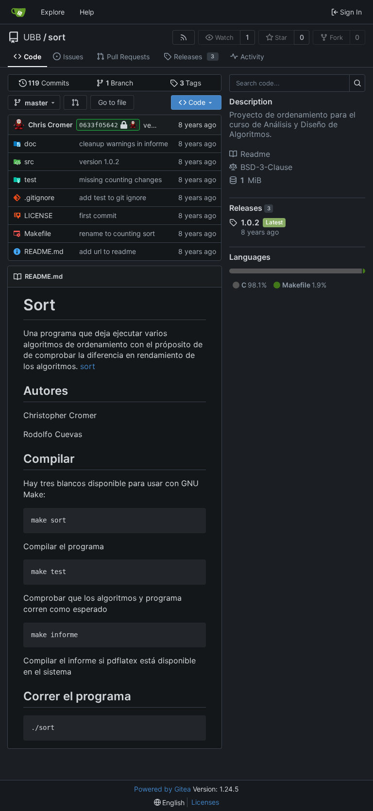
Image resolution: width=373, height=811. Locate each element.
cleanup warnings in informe (123, 143)
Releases (250, 208)
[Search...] (357, 83)
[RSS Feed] (183, 37)
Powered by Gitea (162, 789)
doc (30, 143)
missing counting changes (120, 179)
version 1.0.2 (99, 161)
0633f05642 (98, 125)
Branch (120, 83)
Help (87, 12)
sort (57, 37)
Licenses (205, 802)
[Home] (18, 12)
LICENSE (38, 215)
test (30, 179)
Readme (255, 154)
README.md (44, 251)
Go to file (112, 102)
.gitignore (39, 197)
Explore (53, 12)
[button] (75, 102)
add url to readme (107, 251)
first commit (98, 215)
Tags (191, 83)
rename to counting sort (117, 233)
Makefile (37, 233)
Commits (48, 83)
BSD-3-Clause (266, 167)
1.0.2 (250, 222)
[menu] (169, 802)
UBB (32, 37)
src (29, 161)
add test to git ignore (112, 197)
